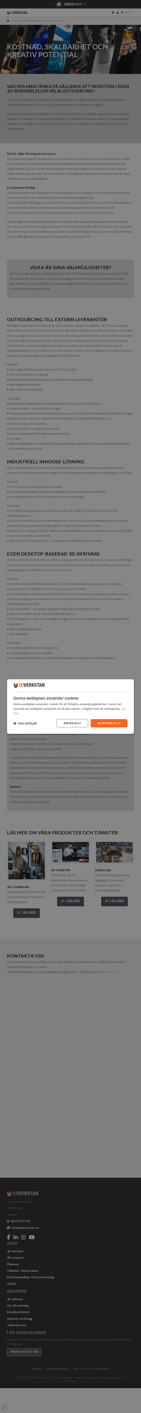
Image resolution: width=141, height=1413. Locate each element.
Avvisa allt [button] (72, 723)
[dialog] (70, 706)
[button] (25, 723)
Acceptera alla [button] (109, 723)
